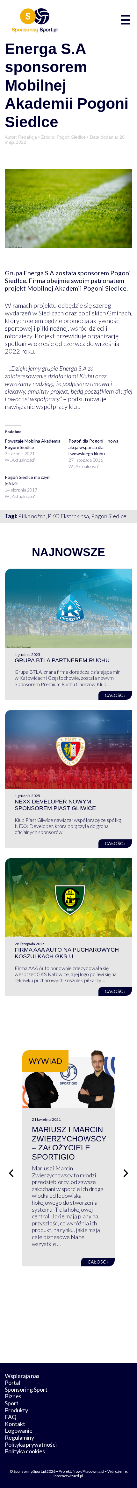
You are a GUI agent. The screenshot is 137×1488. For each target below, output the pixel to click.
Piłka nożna (32, 516)
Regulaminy (19, 1437)
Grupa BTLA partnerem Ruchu (62, 660)
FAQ (10, 1416)
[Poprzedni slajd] (11, 1173)
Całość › (115, 695)
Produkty (16, 1410)
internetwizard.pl (68, 1475)
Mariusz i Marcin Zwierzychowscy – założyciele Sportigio (69, 1143)
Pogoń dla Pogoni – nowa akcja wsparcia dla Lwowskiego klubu (93, 447)
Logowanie (18, 1430)
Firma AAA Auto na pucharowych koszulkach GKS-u (67, 953)
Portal (12, 1382)
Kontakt (15, 1423)
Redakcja (27, 137)
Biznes (13, 1396)
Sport (11, 1403)
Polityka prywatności (31, 1444)
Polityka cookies (25, 1451)
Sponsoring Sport (26, 1389)
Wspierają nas (22, 1375)
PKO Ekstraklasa (68, 516)
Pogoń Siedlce (108, 516)
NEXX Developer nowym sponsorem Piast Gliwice (55, 805)
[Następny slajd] (125, 1173)
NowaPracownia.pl (88, 1471)
